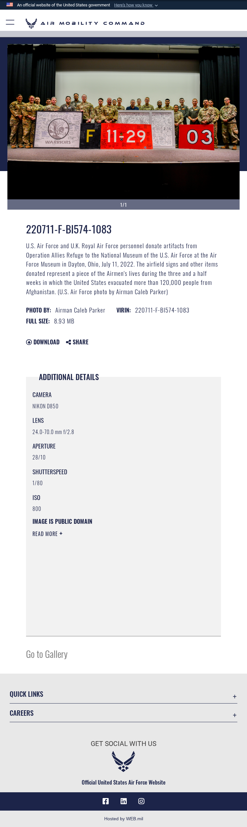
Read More (45, 534)
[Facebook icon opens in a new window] (105, 801)
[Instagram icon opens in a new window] (141, 801)
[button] (136, 5)
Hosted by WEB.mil (123, 818)
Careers (21, 713)
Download (45, 342)
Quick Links (26, 694)
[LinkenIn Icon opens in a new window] (123, 801)
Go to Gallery (47, 653)
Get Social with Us (123, 744)
